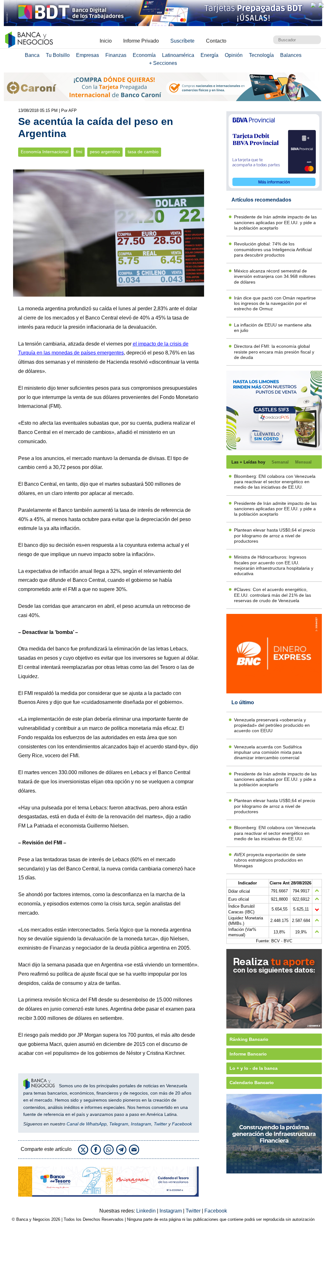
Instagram (141, 1123)
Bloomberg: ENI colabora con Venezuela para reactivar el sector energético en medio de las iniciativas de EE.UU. (274, 482)
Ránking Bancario (249, 1039)
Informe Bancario (248, 1053)
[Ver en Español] (320, 5)
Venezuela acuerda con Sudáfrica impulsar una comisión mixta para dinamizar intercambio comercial (268, 752)
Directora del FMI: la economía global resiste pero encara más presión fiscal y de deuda (274, 352)
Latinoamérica (178, 55)
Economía (144, 55)
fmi (79, 151)
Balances (290, 55)
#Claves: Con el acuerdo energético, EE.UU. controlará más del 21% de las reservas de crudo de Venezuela (272, 595)
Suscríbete (182, 41)
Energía (209, 55)
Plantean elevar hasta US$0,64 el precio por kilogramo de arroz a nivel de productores (274, 535)
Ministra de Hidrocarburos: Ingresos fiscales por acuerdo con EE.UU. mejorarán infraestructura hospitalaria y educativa (273, 565)
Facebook (182, 1123)
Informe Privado (141, 41)
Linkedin (146, 1210)
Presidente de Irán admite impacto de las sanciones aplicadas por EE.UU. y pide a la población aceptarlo (275, 222)
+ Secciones (163, 63)
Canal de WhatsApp (87, 1123)
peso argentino (105, 151)
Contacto (216, 41)
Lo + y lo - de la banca (254, 1068)
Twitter (160, 1123)
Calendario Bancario (252, 1082)
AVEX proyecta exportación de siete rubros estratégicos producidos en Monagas (270, 860)
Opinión (234, 55)
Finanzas (115, 55)
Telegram (118, 1123)
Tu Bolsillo (58, 55)
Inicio (106, 41)
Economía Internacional (44, 151)
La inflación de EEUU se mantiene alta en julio (272, 327)
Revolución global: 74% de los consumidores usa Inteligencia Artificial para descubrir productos (273, 249)
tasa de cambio (143, 151)
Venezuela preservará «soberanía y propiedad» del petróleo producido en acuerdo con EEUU (272, 725)
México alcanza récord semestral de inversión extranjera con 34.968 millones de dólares (274, 276)
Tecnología (261, 55)
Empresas (87, 55)
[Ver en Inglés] (313, 5)
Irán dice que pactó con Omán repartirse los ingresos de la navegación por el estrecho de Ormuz (275, 303)
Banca (32, 55)
